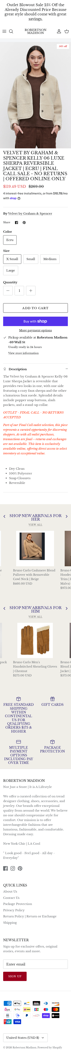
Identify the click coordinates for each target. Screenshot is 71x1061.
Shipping (10, 922)
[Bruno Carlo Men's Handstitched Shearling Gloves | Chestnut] (35, 640)
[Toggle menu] (4, 31)
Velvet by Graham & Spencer (30, 213)
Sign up (14, 976)
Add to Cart (35, 308)
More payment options (35, 330)
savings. (36, 19)
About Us (10, 891)
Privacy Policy (14, 910)
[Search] (13, 31)
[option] (35, 95)
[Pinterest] (20, 868)
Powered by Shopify (49, 1047)
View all (35, 524)
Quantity (10, 282)
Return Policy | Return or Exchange (30, 916)
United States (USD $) (22, 1038)
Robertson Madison (24, 1047)
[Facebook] (5, 868)
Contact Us (11, 898)
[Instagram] (12, 868)
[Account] (58, 31)
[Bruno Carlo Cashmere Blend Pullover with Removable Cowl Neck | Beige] (35, 548)
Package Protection (17, 904)
